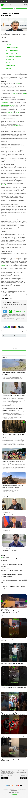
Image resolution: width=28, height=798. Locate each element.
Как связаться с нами (12, 775)
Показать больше (14, 764)
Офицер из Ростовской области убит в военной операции (13, 587)
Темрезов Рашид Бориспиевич (10, 514)
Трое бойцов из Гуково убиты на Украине (11, 570)
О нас (2, 775)
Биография (8, 44)
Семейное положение (10, 65)
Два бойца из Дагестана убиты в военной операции (11, 565)
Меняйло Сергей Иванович (9, 532)
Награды (8, 62)
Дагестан (17, 112)
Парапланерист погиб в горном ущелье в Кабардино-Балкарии (11, 575)
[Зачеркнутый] (11, 335)
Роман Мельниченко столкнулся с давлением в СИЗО (13, 396)
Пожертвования (24, 775)
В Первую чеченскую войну (12, 47)
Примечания (8, 68)
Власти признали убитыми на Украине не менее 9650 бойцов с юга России (13, 486)
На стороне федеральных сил (12, 50)
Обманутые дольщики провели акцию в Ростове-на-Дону (12, 462)
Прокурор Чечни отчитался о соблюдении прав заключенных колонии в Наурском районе (13, 435)
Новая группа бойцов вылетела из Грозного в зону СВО (14, 581)
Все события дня (23, 590)
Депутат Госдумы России (11, 53)
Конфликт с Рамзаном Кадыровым (13, 56)
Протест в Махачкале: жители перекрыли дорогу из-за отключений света (13, 687)
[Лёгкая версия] (6, 1)
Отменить (14, 351)
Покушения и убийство (11, 59)
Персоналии (8, 9)
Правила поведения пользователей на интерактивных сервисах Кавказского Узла (14, 790)
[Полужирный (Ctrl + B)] (3, 335)
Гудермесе (17, 83)
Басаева (8, 112)
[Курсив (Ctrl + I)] (6, 335)
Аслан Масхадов (16, 125)
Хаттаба (12, 112)
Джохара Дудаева (14, 93)
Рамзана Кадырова (5, 184)
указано (3, 265)
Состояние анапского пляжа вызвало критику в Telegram (13, 373)
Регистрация (14, 348)
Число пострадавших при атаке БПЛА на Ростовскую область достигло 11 (12, 409)
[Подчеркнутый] (8, 335)
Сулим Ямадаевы (5, 102)
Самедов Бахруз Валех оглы (9, 550)
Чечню (24, 93)
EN (4, 1)
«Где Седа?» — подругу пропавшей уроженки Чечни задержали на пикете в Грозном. (12, 664)
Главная (2, 9)
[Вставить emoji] (14, 335)
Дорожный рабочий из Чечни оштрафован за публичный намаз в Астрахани (12, 611)
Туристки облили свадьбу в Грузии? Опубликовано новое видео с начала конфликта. (13, 713)
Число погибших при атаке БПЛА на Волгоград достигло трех (13, 559)
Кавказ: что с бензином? (7, 8)
